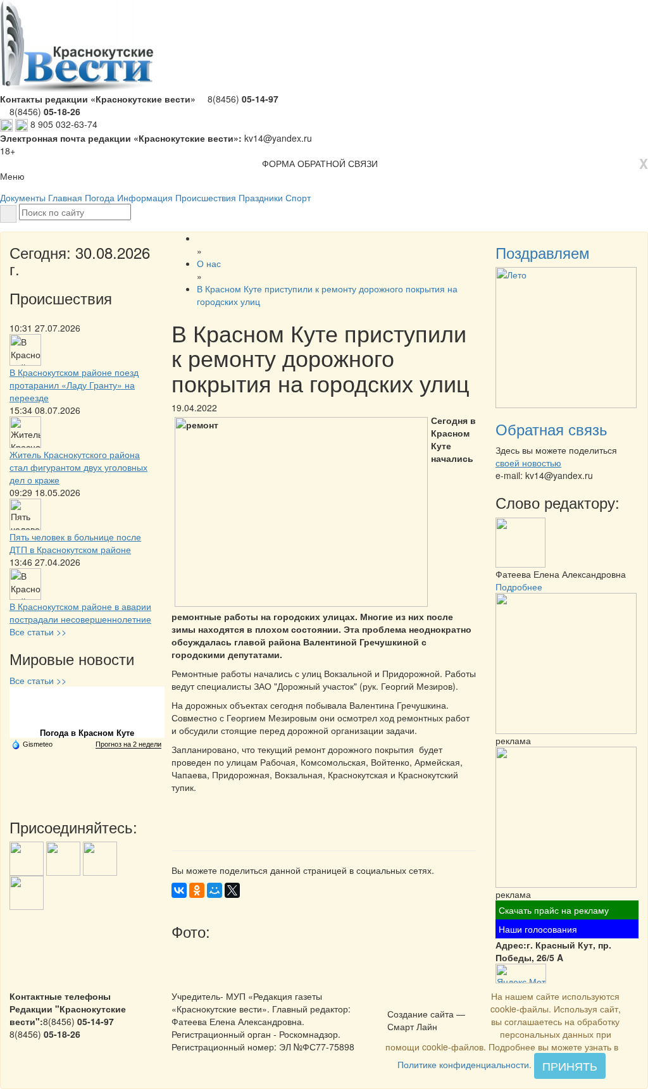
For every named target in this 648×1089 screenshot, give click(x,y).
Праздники (261, 197)
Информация (145, 197)
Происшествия (205, 197)
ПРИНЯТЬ (569, 1065)
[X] (232, 890)
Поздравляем (542, 252)
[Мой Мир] (214, 890)
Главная (65, 197)
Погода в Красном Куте (87, 733)
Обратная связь (551, 429)
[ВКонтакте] (179, 890)
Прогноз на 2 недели (128, 744)
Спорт (298, 197)
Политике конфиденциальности (463, 1064)
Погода (100, 197)
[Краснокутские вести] (394, 1000)
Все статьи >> (37, 631)
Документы (23, 197)
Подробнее (518, 586)
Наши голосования (538, 929)
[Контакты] (427, 1000)
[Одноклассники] (196, 890)
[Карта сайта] (411, 1000)
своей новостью (528, 462)
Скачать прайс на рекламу (554, 910)
